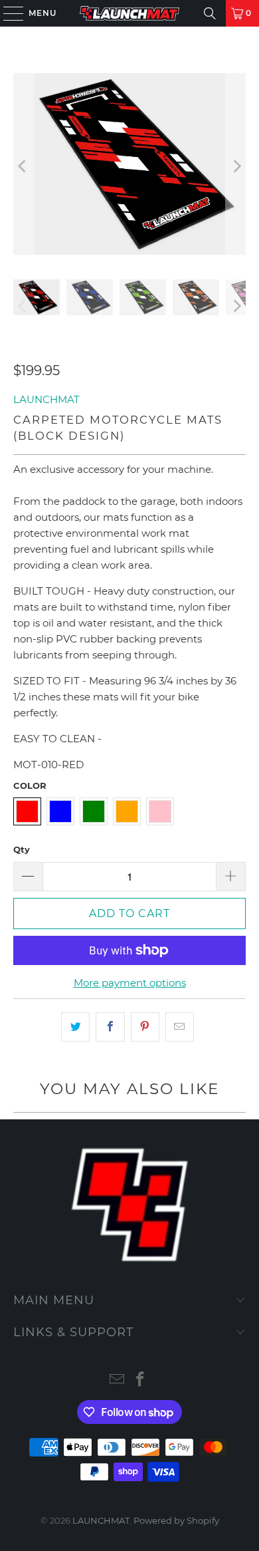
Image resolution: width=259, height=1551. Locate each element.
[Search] (209, 13)
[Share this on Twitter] (75, 1027)
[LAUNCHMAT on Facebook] (141, 1380)
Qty (21, 849)
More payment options (130, 982)
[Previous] (23, 166)
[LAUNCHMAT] (130, 13)
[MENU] (7, 13)
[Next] (235, 166)
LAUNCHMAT (46, 399)
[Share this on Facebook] (110, 1027)
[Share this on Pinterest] (145, 1027)
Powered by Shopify (176, 1520)
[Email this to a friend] (179, 1027)
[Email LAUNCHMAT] (118, 1380)
